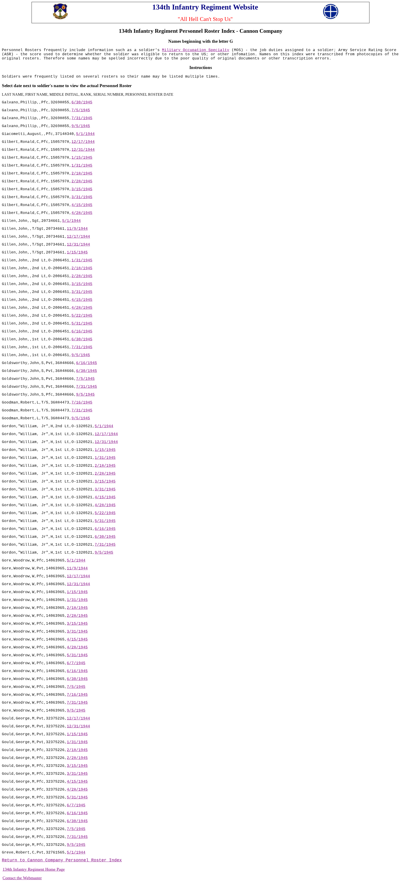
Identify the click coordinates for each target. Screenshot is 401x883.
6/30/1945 (81, 102)
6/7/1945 (76, 663)
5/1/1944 (85, 134)
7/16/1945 (81, 402)
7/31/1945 (81, 118)
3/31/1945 (81, 197)
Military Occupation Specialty (195, 50)
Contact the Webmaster (22, 878)
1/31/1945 (81, 166)
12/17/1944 (83, 142)
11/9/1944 (77, 229)
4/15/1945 (81, 205)
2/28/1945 (81, 181)
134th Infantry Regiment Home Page (34, 869)
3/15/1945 (81, 189)
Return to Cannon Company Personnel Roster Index (62, 860)
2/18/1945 (81, 173)
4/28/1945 (81, 213)
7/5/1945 (80, 110)
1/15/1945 (81, 158)
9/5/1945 (80, 126)
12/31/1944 (83, 150)
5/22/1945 (81, 316)
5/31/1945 (81, 324)
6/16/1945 (81, 331)
